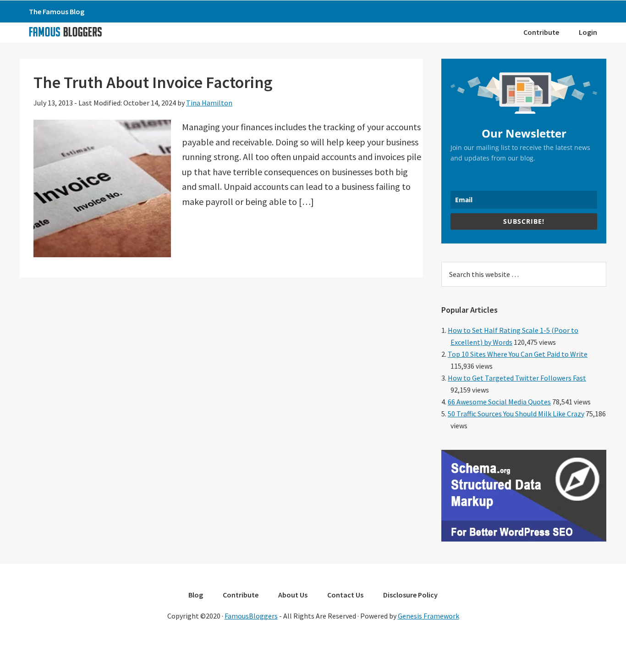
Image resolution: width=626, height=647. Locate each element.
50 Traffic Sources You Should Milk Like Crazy (516, 413)
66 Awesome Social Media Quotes (499, 401)
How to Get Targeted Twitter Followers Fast (517, 377)
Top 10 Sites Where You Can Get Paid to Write (518, 354)
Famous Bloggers (65, 31)
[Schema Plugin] (523, 538)
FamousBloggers (251, 615)
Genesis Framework (428, 615)
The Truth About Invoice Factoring (153, 82)
